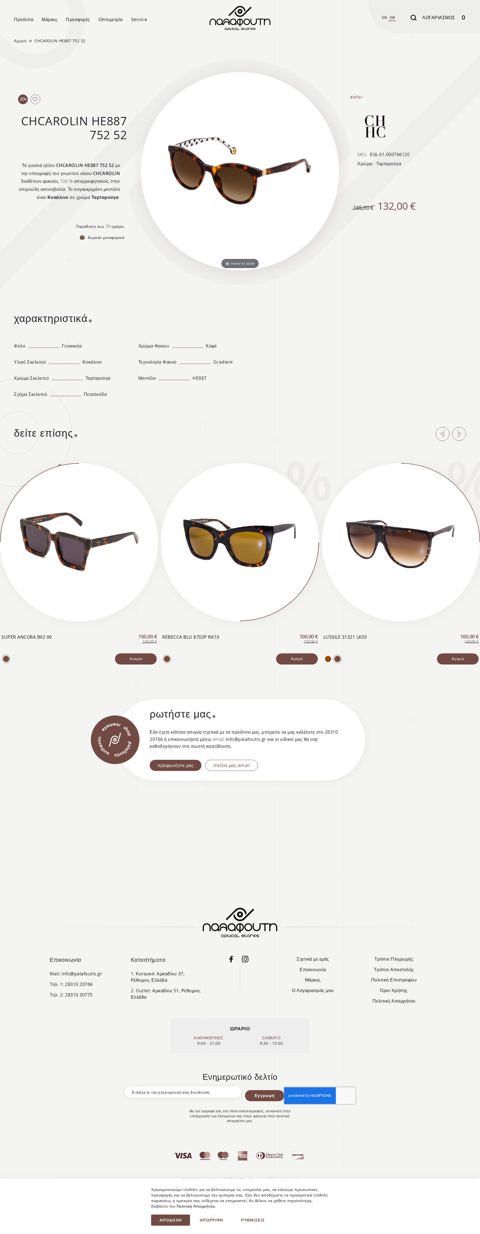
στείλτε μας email (231, 765)
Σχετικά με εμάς (313, 959)
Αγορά (136, 658)
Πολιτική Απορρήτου (394, 1001)
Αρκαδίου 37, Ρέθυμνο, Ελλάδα (158, 977)
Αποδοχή (170, 1220)
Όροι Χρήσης (394, 990)
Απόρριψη (211, 1220)
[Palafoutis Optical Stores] (233, 960)
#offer (356, 97)
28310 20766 (79, 984)
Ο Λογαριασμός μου (313, 990)
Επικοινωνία (313, 969)
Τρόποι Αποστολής (394, 969)
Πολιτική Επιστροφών (394, 980)
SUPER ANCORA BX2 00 (26, 637)
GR (392, 17)
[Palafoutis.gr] (6, 659)
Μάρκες (313, 980)
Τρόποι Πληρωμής (394, 959)
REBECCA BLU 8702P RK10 (190, 637)
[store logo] (240, 18)
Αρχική (20, 40)
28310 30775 (79, 995)
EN (385, 17)
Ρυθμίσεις (253, 1220)
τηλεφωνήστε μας (176, 765)
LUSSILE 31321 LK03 (345, 637)
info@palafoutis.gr (81, 974)
